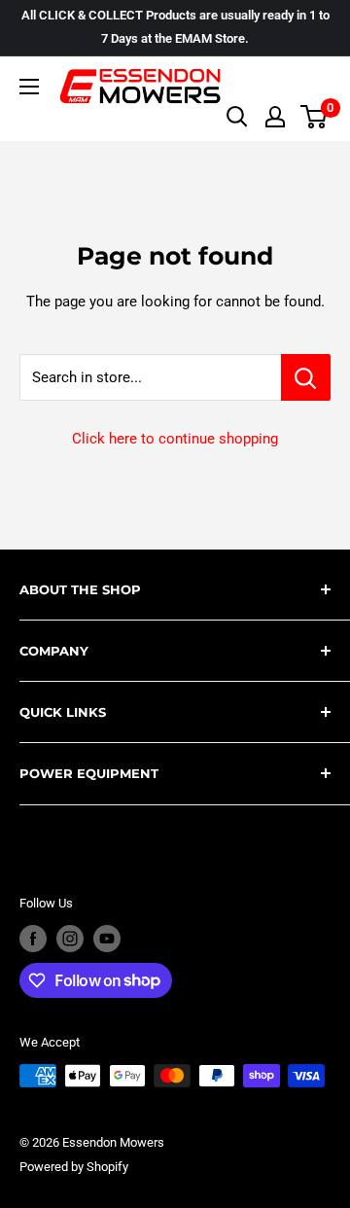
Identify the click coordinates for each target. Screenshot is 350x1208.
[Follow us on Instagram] (70, 938)
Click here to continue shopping (175, 438)
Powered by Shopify (73, 1166)
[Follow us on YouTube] (107, 938)
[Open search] (237, 116)
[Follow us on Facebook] (33, 938)
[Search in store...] (306, 377)
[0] (314, 116)
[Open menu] (29, 86)
